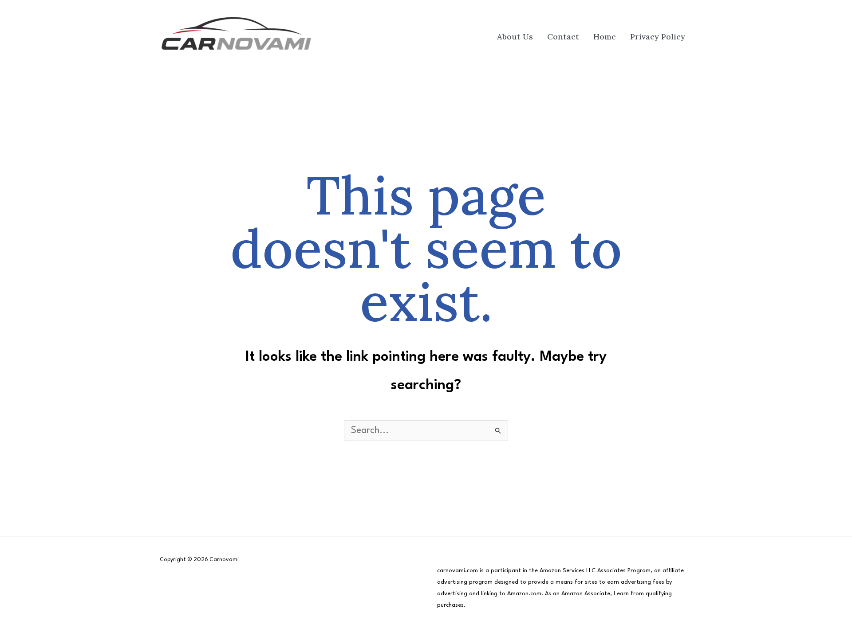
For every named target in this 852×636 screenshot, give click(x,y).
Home (604, 36)
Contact (563, 36)
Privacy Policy (657, 36)
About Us (515, 36)
